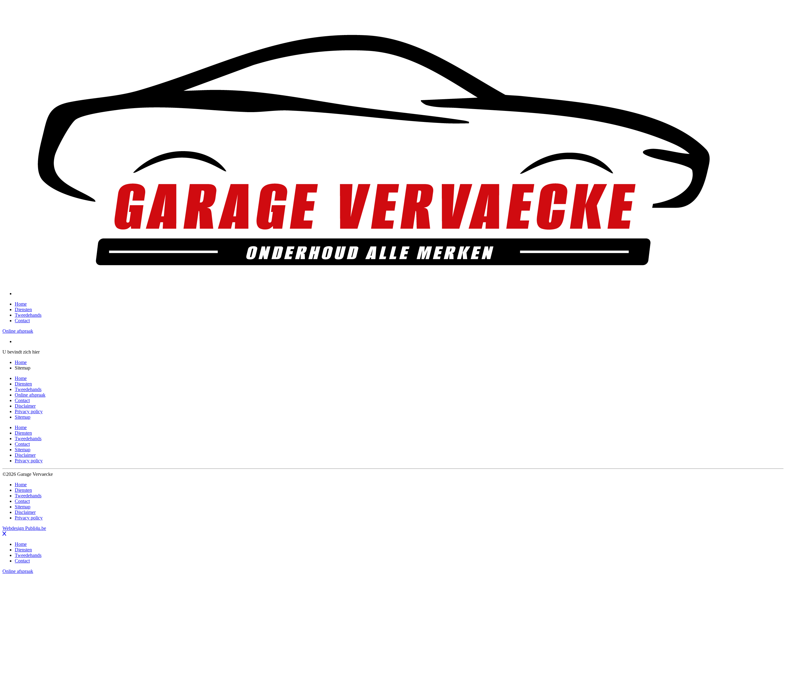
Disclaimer (25, 406)
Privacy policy (29, 411)
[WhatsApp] (393, 630)
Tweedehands (28, 315)
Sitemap (22, 417)
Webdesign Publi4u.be (24, 528)
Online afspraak (17, 331)
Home (21, 304)
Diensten (23, 309)
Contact (22, 320)
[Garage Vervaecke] (374, 293)
